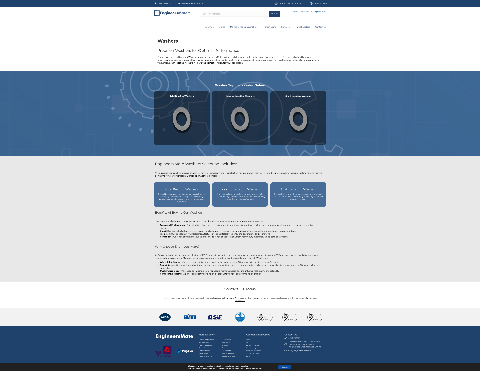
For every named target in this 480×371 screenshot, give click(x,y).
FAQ (247, 342)
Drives (222, 27)
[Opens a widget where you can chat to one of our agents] (471, 366)
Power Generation (205, 348)
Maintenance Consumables (243, 27)
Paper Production (205, 345)
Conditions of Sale (252, 353)
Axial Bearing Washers (181, 189)
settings (258, 368)
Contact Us (320, 27)
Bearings (209, 27)
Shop (295, 12)
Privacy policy (251, 348)
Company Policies (252, 345)
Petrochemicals (204, 350)
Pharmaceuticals (228, 348)
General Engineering (206, 339)
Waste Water (203, 353)
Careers (248, 356)
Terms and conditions (253, 350)
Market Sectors (302, 27)
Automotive (226, 339)
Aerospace (226, 342)
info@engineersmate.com (192, 3)
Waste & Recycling (205, 356)
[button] (274, 14)
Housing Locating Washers (240, 189)
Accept (285, 367)
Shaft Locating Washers (298, 189)
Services (285, 27)
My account (307, 12)
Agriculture (226, 350)
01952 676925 (164, 3)
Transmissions (269, 27)
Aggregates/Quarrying (230, 353)
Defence (225, 345)
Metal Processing (205, 342)
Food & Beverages (228, 356)
